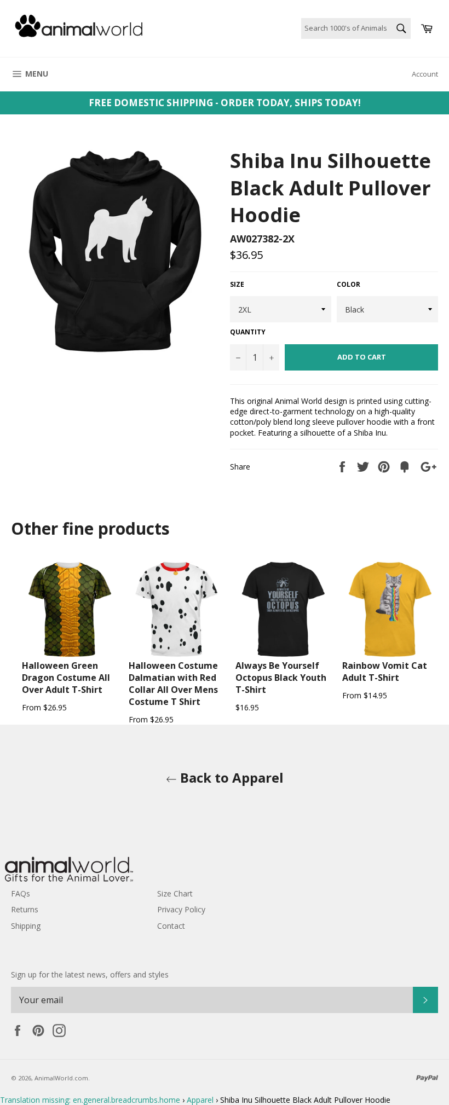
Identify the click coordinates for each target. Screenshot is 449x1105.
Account (425, 74)
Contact (171, 926)
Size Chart (175, 893)
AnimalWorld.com (61, 1078)
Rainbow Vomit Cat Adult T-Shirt (384, 671)
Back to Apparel (230, 777)
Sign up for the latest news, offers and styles (90, 974)
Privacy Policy (181, 909)
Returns (24, 909)
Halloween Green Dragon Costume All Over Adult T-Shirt (66, 677)
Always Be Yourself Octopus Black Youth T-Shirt (280, 677)
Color (348, 284)
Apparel (200, 1100)
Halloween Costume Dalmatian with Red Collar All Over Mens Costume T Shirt (173, 683)
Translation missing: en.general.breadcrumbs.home (90, 1100)
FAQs (20, 893)
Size (237, 284)
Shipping (26, 926)
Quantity (248, 332)
